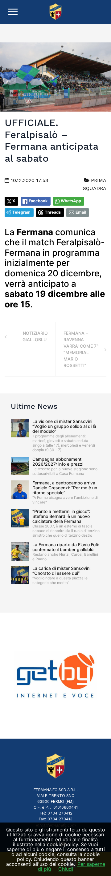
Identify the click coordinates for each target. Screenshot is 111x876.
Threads (53, 212)
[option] (55, 675)
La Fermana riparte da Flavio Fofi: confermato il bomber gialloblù (65, 547)
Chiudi (65, 869)
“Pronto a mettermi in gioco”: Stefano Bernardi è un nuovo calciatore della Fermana (61, 516)
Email (81, 212)
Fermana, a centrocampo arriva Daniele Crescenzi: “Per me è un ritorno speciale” (64, 487)
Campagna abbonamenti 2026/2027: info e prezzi (57, 461)
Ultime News (34, 406)
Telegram (21, 212)
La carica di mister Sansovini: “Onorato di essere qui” (62, 571)
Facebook (38, 201)
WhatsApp (71, 201)
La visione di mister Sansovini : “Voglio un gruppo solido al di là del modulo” (64, 426)
